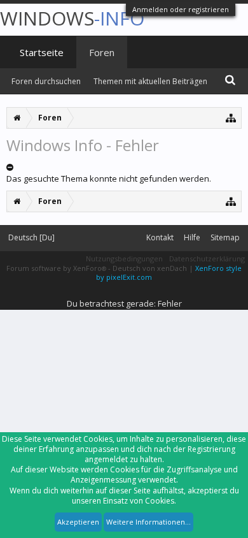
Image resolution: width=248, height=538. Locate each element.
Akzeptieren (78, 522)
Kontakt (160, 237)
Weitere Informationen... (148, 522)
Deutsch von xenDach (151, 268)
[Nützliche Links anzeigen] (231, 118)
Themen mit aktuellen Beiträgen (150, 81)
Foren (101, 52)
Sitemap (225, 237)
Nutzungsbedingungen (124, 258)
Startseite (42, 52)
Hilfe (192, 237)
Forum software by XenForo (56, 268)
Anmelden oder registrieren (180, 9)
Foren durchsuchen (46, 81)
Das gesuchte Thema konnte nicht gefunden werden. (108, 178)
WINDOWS (72, 18)
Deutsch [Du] (31, 237)
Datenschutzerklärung (207, 258)
